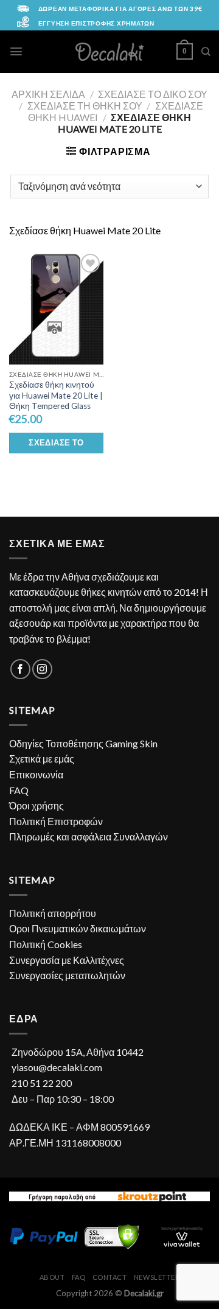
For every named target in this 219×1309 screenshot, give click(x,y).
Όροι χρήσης (36, 805)
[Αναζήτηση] (205, 51)
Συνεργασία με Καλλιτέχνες (66, 960)
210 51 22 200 (42, 1083)
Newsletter (157, 1277)
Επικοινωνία (36, 774)
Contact (109, 1277)
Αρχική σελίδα (48, 94)
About (52, 1277)
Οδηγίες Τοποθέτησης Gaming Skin (83, 743)
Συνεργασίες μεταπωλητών (67, 975)
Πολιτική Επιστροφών (56, 821)
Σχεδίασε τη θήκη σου (84, 105)
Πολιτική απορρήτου (52, 913)
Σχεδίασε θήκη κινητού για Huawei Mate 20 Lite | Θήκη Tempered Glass (56, 395)
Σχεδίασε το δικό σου (152, 94)
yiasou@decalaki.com (57, 1067)
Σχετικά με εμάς (41, 758)
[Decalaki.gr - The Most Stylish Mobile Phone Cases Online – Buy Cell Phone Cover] (110, 52)
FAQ (19, 790)
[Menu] (16, 51)
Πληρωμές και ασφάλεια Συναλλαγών (88, 836)
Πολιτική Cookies (45, 944)
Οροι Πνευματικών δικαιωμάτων (77, 928)
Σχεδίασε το (56, 442)
